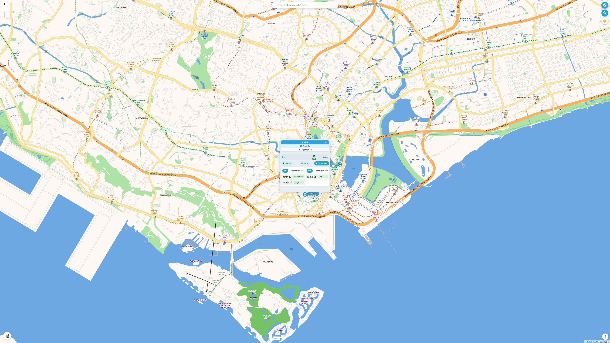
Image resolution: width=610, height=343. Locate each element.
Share (306, 163)
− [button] (4, 9)
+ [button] (4, 4)
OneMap (596, 341)
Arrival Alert (323, 163)
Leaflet (587, 341)
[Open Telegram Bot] (7, 336)
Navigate (288, 163)
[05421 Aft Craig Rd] (305, 194)
